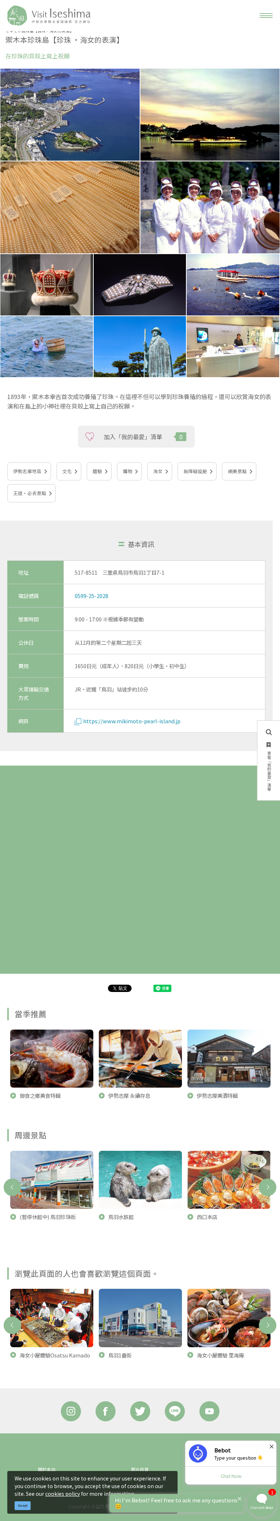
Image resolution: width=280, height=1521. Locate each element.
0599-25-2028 (91, 595)
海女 (158, 471)
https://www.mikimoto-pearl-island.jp (131, 721)
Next (267, 1187)
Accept (23, 1505)
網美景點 (237, 471)
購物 (127, 471)
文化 (67, 471)
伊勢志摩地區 (27, 471)
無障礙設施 (195, 471)
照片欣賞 (140, 1469)
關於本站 (46, 1469)
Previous (12, 1187)
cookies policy (62, 1493)
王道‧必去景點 (29, 493)
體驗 (97, 471)
